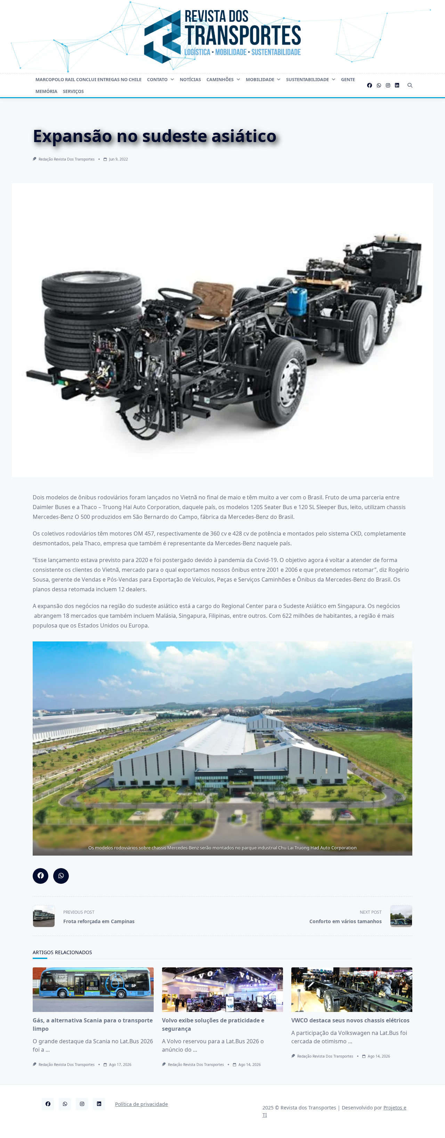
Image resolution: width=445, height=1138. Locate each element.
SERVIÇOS (73, 91)
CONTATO (157, 79)
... (48, 1049)
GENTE (348, 79)
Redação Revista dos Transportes (67, 159)
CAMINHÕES (220, 79)
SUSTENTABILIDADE (307, 79)
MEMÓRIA (46, 91)
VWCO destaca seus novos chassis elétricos (350, 1020)
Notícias (190, 79)
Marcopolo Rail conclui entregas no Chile (88, 79)
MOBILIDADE (260, 79)
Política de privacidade (141, 1104)
